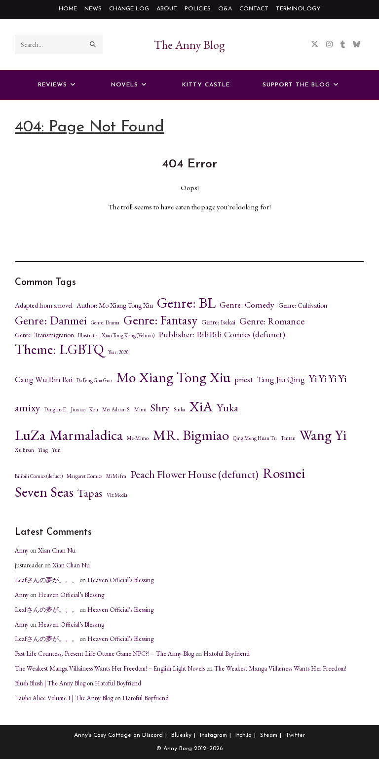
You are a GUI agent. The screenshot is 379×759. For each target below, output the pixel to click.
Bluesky (181, 735)
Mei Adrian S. (116, 409)
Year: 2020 (118, 352)
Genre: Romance (271, 321)
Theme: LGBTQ (59, 349)
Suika (179, 409)
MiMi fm (116, 476)
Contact (253, 9)
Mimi (140, 409)
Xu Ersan (24, 450)
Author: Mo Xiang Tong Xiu (114, 305)
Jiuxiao (78, 409)
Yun (56, 450)
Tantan (288, 438)
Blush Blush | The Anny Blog (50, 683)
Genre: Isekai (218, 322)
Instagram (213, 735)
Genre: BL (186, 302)
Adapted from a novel (44, 305)
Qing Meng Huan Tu (255, 438)
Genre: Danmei (51, 320)
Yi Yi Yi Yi (327, 378)
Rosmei (284, 473)
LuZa (30, 435)
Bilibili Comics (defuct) (39, 476)
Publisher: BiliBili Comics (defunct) (221, 334)
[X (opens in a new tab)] (314, 44)
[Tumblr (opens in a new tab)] (343, 44)
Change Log (129, 9)
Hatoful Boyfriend (226, 653)
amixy (27, 408)
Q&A (225, 9)
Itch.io (243, 735)
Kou (93, 409)
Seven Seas (44, 491)
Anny (22, 550)
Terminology (298, 9)
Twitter (295, 735)
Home (68, 9)
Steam (268, 735)
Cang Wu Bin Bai (44, 379)
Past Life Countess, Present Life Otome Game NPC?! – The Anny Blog (104, 653)
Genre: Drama (105, 323)
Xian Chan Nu (57, 550)
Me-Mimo (138, 438)
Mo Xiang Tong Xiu (173, 377)
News (93, 9)
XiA (201, 406)
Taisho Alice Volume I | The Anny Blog (64, 698)
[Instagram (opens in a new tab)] (329, 44)
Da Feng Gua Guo (94, 380)
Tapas (90, 493)
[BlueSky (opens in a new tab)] (356, 44)
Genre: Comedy (247, 304)
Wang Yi (323, 435)
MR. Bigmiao (190, 435)
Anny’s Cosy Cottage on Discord (118, 735)
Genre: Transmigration (44, 334)
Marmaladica (86, 435)
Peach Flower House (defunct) (194, 474)
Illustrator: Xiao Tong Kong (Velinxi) (116, 335)
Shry (160, 408)
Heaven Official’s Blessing (120, 580)
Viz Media (117, 495)
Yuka (227, 408)
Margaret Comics (84, 476)
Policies (198, 9)
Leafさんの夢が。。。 (46, 580)
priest (243, 379)
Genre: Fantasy (160, 320)
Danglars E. (55, 409)
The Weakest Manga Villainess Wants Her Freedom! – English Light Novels (110, 668)
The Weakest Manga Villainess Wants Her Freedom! (280, 668)
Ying (43, 450)
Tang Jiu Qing (281, 379)
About (166, 9)
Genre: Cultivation (302, 305)
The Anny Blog (189, 44)
